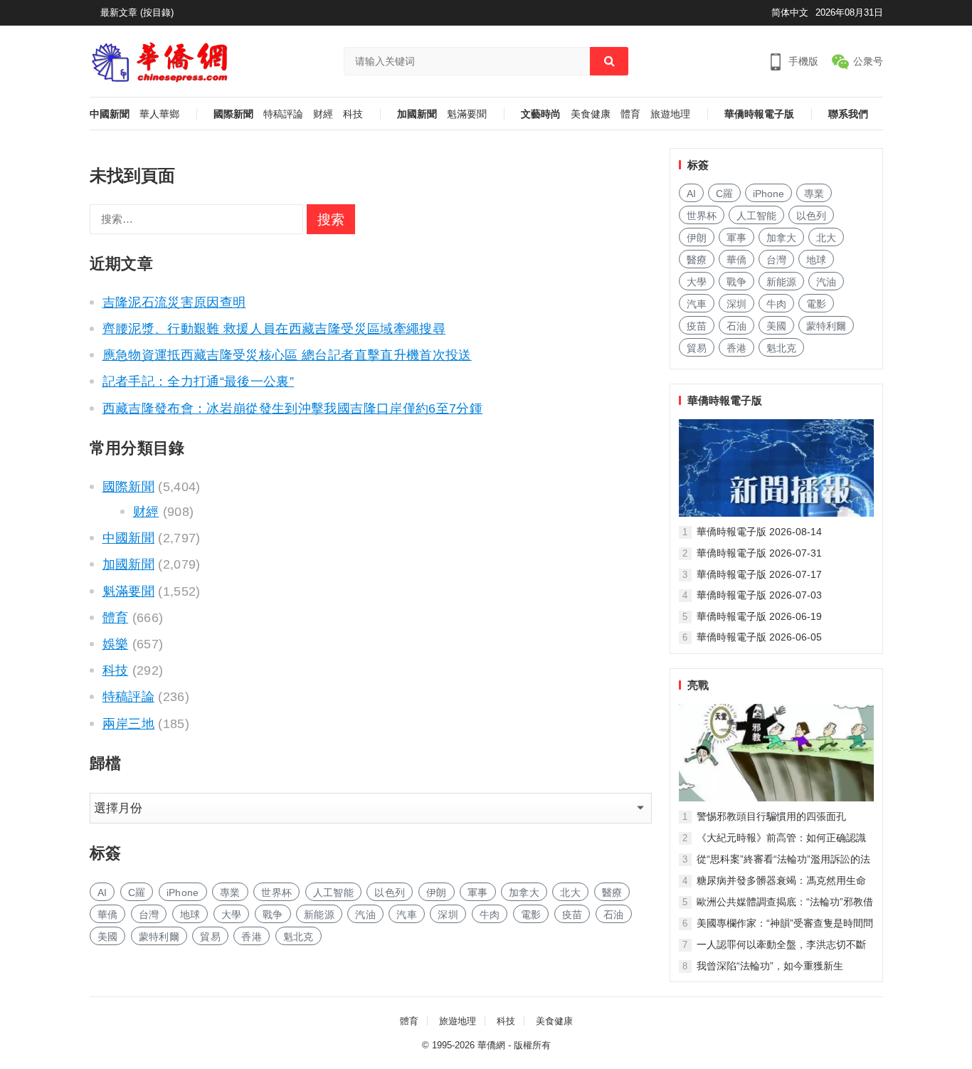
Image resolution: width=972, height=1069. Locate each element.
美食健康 (591, 114)
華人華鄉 (159, 114)
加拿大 (524, 892)
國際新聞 (233, 114)
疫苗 (572, 914)
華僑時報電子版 (759, 114)
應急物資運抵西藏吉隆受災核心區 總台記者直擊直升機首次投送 (287, 355)
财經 (323, 114)
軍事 (477, 892)
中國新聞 (110, 114)
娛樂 (115, 644)
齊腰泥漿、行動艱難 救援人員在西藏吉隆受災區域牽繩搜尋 (274, 329)
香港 (251, 936)
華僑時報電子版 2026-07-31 (759, 553)
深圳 (448, 914)
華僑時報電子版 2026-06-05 (759, 637)
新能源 (319, 914)
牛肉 (490, 914)
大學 (231, 914)
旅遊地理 (670, 114)
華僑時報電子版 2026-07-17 (759, 574)
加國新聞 (417, 114)
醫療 (612, 892)
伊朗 (436, 892)
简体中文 (789, 12)
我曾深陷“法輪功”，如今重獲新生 (770, 965)
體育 (630, 114)
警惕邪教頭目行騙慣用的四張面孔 (771, 816)
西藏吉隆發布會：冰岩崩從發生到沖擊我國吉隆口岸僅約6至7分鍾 (292, 408)
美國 (107, 936)
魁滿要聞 (467, 114)
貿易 (210, 936)
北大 (570, 892)
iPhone (183, 892)
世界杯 (276, 892)
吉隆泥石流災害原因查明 (174, 302)
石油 (613, 914)
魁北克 (298, 936)
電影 (531, 914)
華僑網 (491, 1045)
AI (102, 892)
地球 (190, 914)
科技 (353, 114)
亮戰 (698, 685)
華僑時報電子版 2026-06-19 (759, 616)
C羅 (137, 892)
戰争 (273, 914)
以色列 (389, 892)
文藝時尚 (541, 114)
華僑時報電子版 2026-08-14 (759, 531)
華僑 (107, 914)
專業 (230, 892)
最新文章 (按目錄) (137, 12)
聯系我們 (848, 114)
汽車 (406, 914)
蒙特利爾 (159, 936)
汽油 (365, 914)
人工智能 (333, 892)
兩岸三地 (128, 724)
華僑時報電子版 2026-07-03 (759, 595)
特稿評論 (283, 114)
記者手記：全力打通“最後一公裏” (198, 381)
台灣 (149, 914)
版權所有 (532, 1045)
